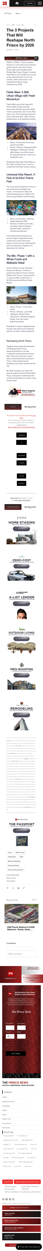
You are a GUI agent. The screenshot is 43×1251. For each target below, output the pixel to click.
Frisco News (11, 881)
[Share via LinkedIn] (18, 888)
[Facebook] (3, 1199)
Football (7, 1144)
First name (10, 1023)
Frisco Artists (6, 1123)
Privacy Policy (10, 1189)
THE (15, 1082)
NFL (34, 1149)
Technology (6, 1106)
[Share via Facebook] (8, 888)
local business (9, 1153)
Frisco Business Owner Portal (30, 1192)
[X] (7, 1199)
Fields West (12, 857)
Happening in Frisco (11, 1140)
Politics (4, 1097)
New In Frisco (20, 852)
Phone (8, 1032)
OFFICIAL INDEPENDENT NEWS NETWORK (18, 1085)
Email (19, 1032)
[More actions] (35, 25)
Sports (4, 1114)
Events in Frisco (9, 1162)
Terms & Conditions (12, 1192)
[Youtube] (13, 1199)
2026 (21, 857)
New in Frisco (11, 878)
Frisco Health (23, 1149)
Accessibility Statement (30, 1187)
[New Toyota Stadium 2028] (21, 913)
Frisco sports (9, 1136)
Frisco (10, 852)
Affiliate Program (11, 1187)
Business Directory (8, 1101)
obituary (28, 1166)
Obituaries (25, 1189)
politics (18, 1166)
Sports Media (28, 1140)
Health (4, 1110)
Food (6, 1157)
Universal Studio (13, 865)
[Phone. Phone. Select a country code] (9, 1036)
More (18, 13)
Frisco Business (21, 1144)
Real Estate (6, 1128)
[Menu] (40, 3)
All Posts (7, 13)
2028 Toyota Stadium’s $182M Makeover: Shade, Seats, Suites (21, 928)
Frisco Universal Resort (15, 870)
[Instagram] (10, 1199)
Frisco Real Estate (13, 875)
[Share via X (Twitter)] (13, 888)
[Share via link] (24, 888)
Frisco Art (7, 1166)
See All (34, 900)
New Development (14, 861)
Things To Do (6, 1119)
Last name (21, 1023)
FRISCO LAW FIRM (9, 1214)
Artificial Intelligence (26, 1162)
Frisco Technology (25, 1153)
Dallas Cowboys (18, 1157)
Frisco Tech (32, 1157)
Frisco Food (9, 1149)
